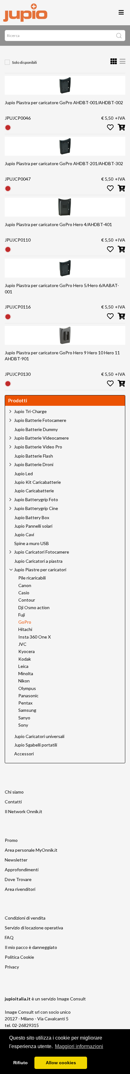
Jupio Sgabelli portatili (35, 744)
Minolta (25, 673)
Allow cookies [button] (61, 1062)
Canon (24, 585)
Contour (26, 600)
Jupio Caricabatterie (34, 490)
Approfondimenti (21, 869)
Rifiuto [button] (20, 1062)
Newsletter (16, 859)
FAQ (9, 937)
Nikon (24, 680)
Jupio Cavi (24, 534)
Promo (11, 840)
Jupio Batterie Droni (33, 464)
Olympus (27, 688)
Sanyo (24, 717)
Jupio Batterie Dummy (36, 429)
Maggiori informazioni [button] (79, 1046)
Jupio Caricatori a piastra (38, 561)
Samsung (27, 710)
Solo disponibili (24, 62)
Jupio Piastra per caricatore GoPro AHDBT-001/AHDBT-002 (64, 102)
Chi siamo (14, 792)
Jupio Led (23, 473)
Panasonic (28, 695)
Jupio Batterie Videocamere (41, 438)
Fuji (21, 614)
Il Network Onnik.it (23, 811)
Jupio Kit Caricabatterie (37, 482)
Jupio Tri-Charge (30, 411)
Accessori (24, 753)
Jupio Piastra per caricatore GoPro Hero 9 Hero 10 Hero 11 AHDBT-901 (62, 356)
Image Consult (71, 998)
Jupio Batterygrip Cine (36, 508)
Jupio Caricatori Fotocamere (41, 552)
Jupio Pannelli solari (33, 526)
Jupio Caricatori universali (39, 736)
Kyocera (26, 651)
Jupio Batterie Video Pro (38, 446)
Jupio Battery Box (31, 517)
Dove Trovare (18, 879)
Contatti (13, 801)
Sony (23, 725)
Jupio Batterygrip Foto (36, 499)
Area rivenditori (20, 889)
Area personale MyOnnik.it (31, 850)
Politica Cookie (19, 957)
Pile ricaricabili (32, 577)
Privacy (12, 966)
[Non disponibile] (8, 127)
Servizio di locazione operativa (34, 927)
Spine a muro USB (31, 543)
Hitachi (25, 629)
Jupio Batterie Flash (33, 456)
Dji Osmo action (34, 607)
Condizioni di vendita (25, 918)
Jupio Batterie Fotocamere (40, 420)
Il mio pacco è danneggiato (31, 947)
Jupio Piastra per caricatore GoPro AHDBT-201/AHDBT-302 (64, 163)
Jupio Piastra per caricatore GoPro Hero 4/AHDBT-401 (58, 224)
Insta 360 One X (34, 636)
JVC (22, 644)
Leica (23, 666)
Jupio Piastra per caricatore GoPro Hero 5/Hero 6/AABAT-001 (62, 288)
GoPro (24, 622)
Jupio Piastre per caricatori (40, 569)
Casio (23, 592)
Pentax (25, 702)
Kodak (24, 659)
